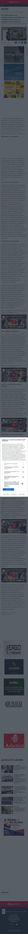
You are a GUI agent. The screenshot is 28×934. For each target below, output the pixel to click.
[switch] (23, 467)
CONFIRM (8, 489)
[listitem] (14, 464)
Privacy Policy (22, 494)
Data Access (14, 494)
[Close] (25, 440)
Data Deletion (6, 494)
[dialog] (14, 467)
